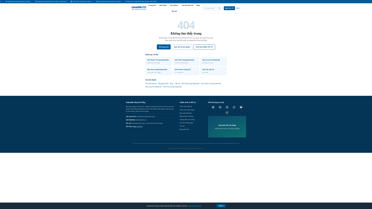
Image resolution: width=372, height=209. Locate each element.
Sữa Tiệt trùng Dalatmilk (190, 83)
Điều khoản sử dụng (186, 116)
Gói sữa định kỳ (151, 83)
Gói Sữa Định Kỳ (187, 5)
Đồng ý (221, 205)
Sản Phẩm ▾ (174, 5)
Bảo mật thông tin (186, 113)
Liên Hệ (174, 11)
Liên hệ (177, 83)
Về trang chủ (164, 47)
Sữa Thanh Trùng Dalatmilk (211, 83)
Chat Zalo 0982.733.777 (204, 47)
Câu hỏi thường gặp (186, 123)
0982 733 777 (229, 8)
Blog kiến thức (184, 129)
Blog (198, 5)
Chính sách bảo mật (194, 206)
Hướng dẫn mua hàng (187, 119)
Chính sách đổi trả (186, 106)
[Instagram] (220, 107)
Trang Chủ (152, 5)
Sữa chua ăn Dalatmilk (153, 87)
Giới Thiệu (163, 5)
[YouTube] (241, 107)
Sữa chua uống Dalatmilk (172, 87)
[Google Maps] (227, 113)
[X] (227, 107)
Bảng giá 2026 (163, 83)
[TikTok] (234, 107)
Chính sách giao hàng (187, 110)
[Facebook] (213, 107)
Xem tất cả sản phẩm (182, 47)
